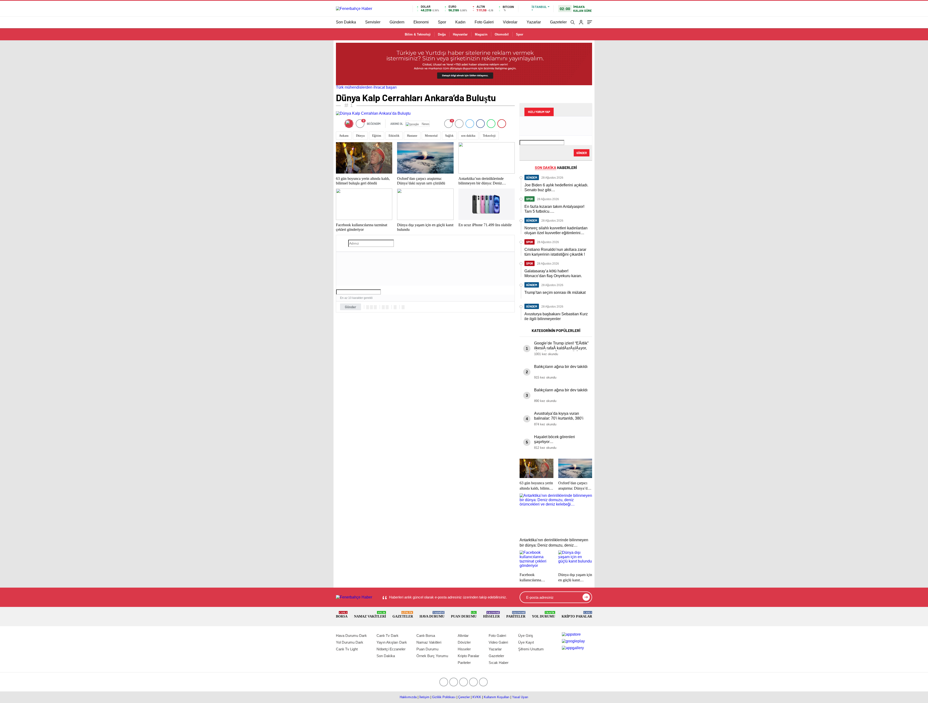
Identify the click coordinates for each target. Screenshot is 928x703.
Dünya (360, 135)
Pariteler (515, 614)
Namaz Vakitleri (370, 614)
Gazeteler (558, 22)
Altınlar (463, 635)
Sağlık (449, 135)
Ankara (343, 135)
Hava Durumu (432, 614)
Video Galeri (498, 642)
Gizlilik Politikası (444, 697)
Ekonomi (421, 22)
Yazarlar (534, 22)
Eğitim (376, 135)
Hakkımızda (408, 697)
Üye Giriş (525, 635)
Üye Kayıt (526, 642)
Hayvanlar (460, 34)
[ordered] (383, 307)
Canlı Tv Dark (388, 635)
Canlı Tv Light (347, 649)
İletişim (424, 697)
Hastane (412, 135)
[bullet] (387, 307)
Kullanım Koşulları (496, 697)
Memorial (431, 135)
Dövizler (464, 642)
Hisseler (491, 614)
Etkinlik (394, 135)
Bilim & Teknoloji (418, 34)
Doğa (442, 34)
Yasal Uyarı (520, 697)
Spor (442, 22)
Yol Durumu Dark (349, 642)
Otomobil (502, 34)
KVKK (476, 697)
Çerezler (464, 697)
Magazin (481, 34)
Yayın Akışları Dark (392, 642)
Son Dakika (346, 22)
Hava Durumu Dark (351, 635)
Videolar (510, 22)
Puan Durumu (464, 614)
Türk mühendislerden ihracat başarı (366, 87)
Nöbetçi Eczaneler (391, 649)
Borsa (342, 614)
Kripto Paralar (577, 614)
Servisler (372, 22)
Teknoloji (489, 135)
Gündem (397, 22)
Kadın (460, 22)
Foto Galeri (484, 22)
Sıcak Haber (498, 663)
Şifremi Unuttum (531, 649)
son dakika (468, 135)
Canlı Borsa (425, 635)
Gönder (350, 307)
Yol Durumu (543, 614)
